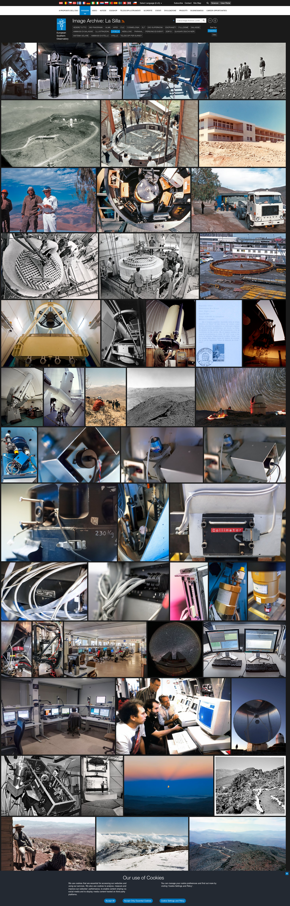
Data (214, 35)
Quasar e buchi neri (184, 31)
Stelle (114, 36)
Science (214, 3)
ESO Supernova (155, 27)
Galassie (195, 27)
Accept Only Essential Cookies (137, 901)
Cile (122, 27)
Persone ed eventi (154, 31)
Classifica (212, 31)
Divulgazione (170, 11)
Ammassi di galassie (83, 31)
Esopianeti (170, 27)
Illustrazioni (102, 31)
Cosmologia (133, 27)
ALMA (107, 27)
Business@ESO (196, 11)
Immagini (85, 11)
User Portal (225, 3)
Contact (188, 3)
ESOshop (113, 11)
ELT (143, 27)
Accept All (110, 901)
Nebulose (127, 31)
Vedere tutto (79, 27)
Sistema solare (81, 36)
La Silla (115, 31)
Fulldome (183, 27)
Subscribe (178, 3)
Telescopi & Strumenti (130, 11)
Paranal (138, 31)
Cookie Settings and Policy (172, 901)
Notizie (103, 11)
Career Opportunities (216, 11)
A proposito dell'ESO (68, 11)
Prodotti (183, 11)
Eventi (158, 11)
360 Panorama (96, 27)
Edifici (169, 31)
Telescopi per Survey (131, 36)
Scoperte (148, 11)
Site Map (197, 3)
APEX (115, 27)
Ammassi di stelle (100, 36)
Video (94, 11)
